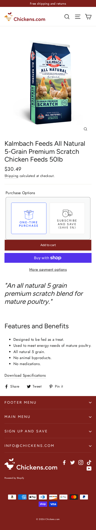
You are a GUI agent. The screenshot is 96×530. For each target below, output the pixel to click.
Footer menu (20, 402)
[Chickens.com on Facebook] (64, 462)
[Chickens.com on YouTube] (89, 468)
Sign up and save (26, 431)
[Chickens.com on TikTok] (89, 462)
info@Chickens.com (29, 446)
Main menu (17, 417)
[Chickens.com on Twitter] (72, 462)
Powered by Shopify (14, 478)
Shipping (11, 175)
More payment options (48, 269)
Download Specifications (25, 375)
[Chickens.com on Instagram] (80, 462)
